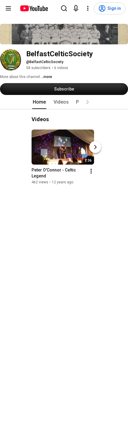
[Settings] (87, 8)
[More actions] (91, 171)
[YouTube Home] (33, 8)
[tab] (39, 102)
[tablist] (64, 102)
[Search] (64, 8)
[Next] (95, 147)
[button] (87, 102)
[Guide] (8, 8)
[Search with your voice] (76, 8)
